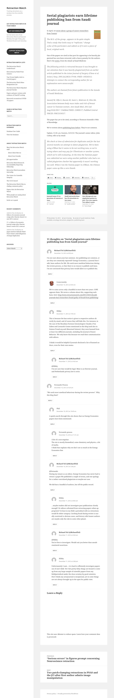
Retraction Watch (16, 8)
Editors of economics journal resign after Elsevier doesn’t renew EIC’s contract (17, 217)
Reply (50, 274)
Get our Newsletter (16, 31)
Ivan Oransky (67, 218)
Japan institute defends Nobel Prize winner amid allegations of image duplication (16, 234)
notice (57, 61)
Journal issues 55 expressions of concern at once (55, 198)
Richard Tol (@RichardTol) (65, 250)
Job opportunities (12, 159)
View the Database (13, 135)
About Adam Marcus (14, 153)
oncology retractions (59, 220)
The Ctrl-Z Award (12, 181)
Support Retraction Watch (16, 52)
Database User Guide (13, 131)
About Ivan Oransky (14, 156)
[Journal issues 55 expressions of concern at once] (55, 189)
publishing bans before (71, 128)
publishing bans (79, 220)
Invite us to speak (12, 200)
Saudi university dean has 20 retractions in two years (72, 198)
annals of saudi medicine (82, 218)
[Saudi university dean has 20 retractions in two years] (73, 189)
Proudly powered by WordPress (68, 694)
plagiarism (70, 220)
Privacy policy (51, 694)
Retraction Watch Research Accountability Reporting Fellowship (15, 165)
